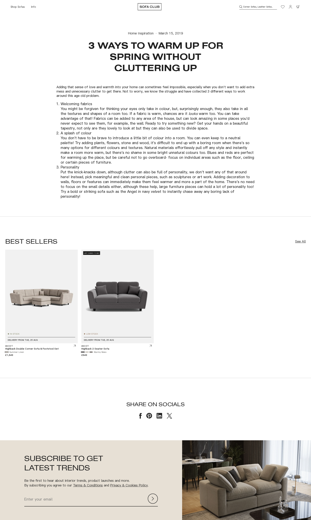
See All (300, 241)
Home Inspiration (141, 33)
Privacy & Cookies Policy (129, 485)
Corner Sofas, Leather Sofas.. (258, 6)
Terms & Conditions (88, 485)
